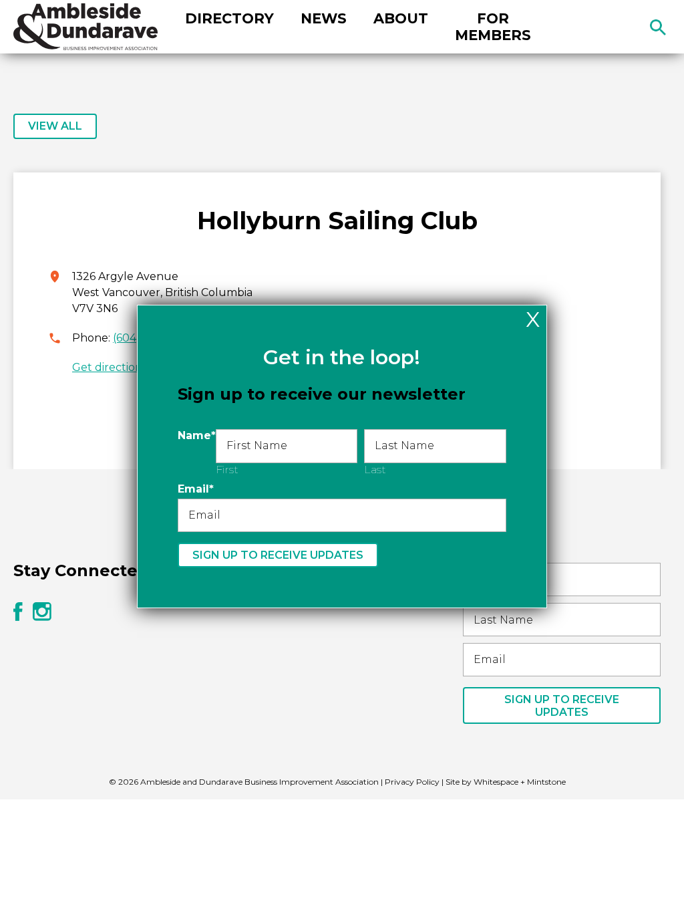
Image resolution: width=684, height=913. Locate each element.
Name (197, 435)
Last (375, 469)
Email (196, 489)
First (227, 469)
